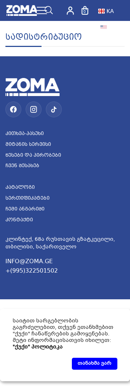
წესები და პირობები (33, 155)
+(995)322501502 (31, 270)
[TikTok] (54, 109)
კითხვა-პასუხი (24, 134)
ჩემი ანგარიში (24, 209)
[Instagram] (34, 109)
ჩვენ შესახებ (22, 166)
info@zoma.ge (29, 261)
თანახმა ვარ (95, 363)
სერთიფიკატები (27, 198)
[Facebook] (13, 109)
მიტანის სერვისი (28, 144)
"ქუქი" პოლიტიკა (38, 347)
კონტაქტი (19, 220)
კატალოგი (20, 187)
